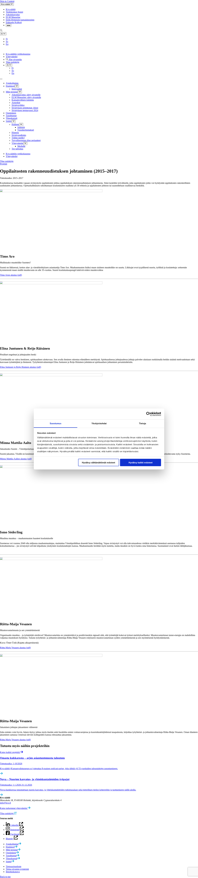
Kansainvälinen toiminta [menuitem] (23, 100)
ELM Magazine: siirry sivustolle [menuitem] (26, 97)
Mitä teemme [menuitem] (12, 92)
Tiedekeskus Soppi (14, 12)
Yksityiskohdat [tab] (99, 423)
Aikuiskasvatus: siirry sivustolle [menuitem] (26, 94)
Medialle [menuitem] (21, 146)
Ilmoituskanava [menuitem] (13, 871)
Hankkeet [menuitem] (10, 86)
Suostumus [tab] (55, 423)
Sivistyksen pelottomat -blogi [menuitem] (25, 108)
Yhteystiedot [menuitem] (17, 143)
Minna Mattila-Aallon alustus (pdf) (16, 459)
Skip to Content (7, 1)
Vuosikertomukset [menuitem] (25, 130)
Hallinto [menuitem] (15, 124)
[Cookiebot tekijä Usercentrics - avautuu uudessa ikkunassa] (148, 414)
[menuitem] (13, 844)
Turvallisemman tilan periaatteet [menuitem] (26, 140)
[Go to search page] (1, 31)
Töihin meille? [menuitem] (18, 138)
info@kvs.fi (5, 803)
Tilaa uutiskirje (6, 161)
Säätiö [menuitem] (8, 121)
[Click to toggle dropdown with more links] (8, 25)
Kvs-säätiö (11, 9)
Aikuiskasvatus (13, 14)
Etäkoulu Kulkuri (14, 22)
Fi (7, 39)
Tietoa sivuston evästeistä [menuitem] (17, 869)
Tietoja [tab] (142, 423)
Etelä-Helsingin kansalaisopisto (20, 20)
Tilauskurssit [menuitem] (11, 118)
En (7, 44)
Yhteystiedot (11, 56)
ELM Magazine (13, 17)
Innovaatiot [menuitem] (17, 89)
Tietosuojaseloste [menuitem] (13, 866)
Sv (7, 41)
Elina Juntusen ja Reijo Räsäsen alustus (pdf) (20, 367)
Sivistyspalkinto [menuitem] (19, 135)
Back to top (5, 876)
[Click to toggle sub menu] (17, 86)
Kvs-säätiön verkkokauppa (18, 54)
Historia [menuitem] (15, 132)
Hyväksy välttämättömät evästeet (98, 462)
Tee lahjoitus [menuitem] (17, 149)
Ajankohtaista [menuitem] (12, 83)
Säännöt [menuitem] (21, 127)
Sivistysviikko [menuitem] (18, 105)
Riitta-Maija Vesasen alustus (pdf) (15, 647)
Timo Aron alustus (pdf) (11, 275)
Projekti (3, 164)
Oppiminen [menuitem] (11, 113)
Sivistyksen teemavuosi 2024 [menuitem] (25, 110)
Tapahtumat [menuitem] (11, 115)
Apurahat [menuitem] (16, 102)
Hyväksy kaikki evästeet (140, 462)
